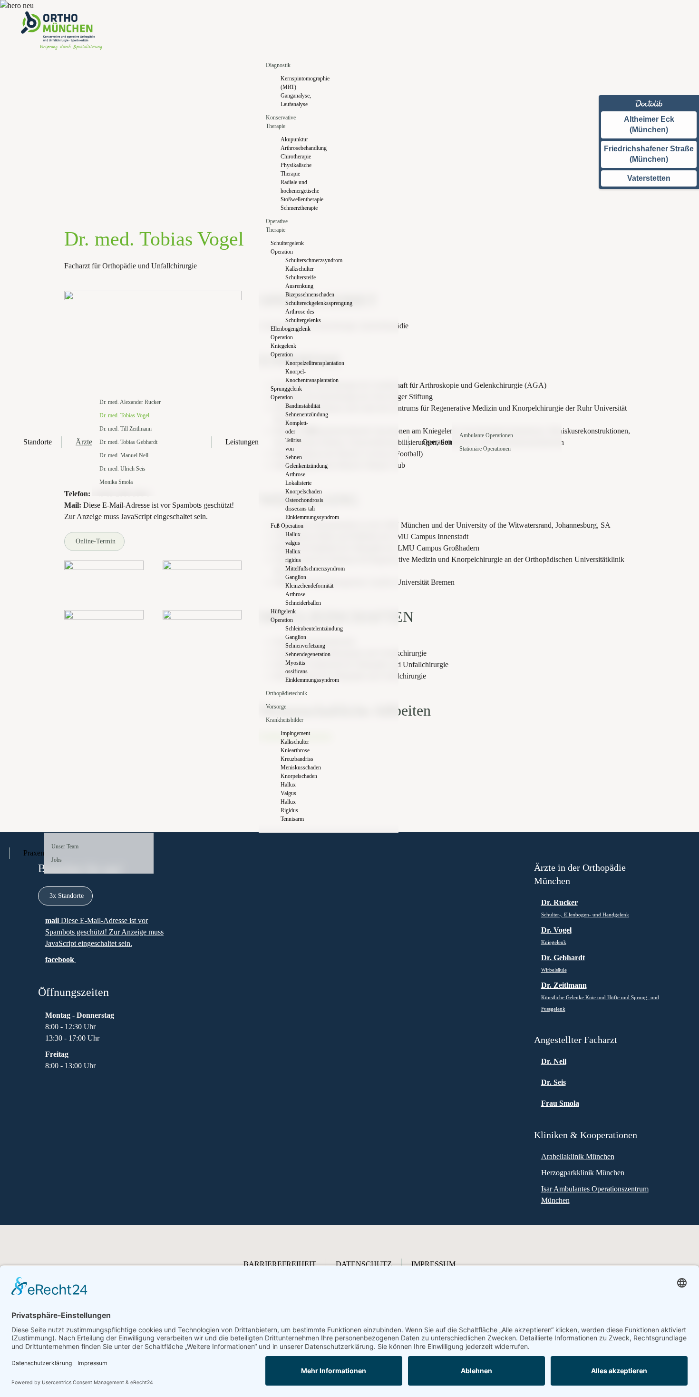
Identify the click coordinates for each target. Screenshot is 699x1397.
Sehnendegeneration (296, 654)
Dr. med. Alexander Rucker (130, 402)
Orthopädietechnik (286, 693)
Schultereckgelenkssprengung (296, 303)
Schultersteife (296, 277)
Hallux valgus (293, 538)
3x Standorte (66, 895)
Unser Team (64, 846)
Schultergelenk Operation (287, 247)
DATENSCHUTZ (364, 1264)
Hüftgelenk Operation (283, 615)
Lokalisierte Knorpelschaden (296, 487)
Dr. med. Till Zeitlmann (125, 428)
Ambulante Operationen (486, 435)
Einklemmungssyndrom (296, 517)
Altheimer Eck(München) (649, 124)
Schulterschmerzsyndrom (296, 260)
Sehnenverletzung (296, 645)
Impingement (294, 733)
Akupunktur (294, 139)
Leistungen (242, 442)
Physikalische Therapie (294, 169)
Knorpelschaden (294, 776)
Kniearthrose (294, 750)
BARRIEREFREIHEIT (279, 1264)
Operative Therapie (277, 225)
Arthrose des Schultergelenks (296, 316)
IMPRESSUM (433, 1264)
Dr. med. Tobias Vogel (124, 415)
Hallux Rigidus (289, 806)
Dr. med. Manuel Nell (123, 455)
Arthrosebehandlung (294, 148)
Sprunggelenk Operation (286, 393)
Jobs (56, 859)
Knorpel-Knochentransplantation (296, 376)
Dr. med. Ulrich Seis (122, 468)
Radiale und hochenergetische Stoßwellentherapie (294, 191)
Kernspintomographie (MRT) (294, 82)
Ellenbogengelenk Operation (289, 333)
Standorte (37, 442)
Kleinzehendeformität (296, 585)
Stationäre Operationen (485, 448)
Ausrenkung (296, 286)
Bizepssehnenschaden (296, 294)
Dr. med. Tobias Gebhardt (128, 442)
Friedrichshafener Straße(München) (649, 154)
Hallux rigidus (293, 555)
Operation (437, 442)
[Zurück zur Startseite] (61, 30)
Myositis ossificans (296, 667)
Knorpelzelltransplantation (296, 363)
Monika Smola (116, 482)
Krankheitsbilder (284, 720)
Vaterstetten (648, 178)
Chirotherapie (294, 156)
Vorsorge (276, 706)
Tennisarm (292, 819)
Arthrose (295, 474)
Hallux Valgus (288, 789)
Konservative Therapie (281, 121)
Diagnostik (278, 65)
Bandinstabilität (296, 406)
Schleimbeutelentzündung (296, 628)
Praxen (33, 853)
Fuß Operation (287, 525)
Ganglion (295, 577)
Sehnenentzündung (296, 414)
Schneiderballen (296, 603)
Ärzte (84, 442)
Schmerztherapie (294, 208)
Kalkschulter (296, 269)
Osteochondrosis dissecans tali (296, 504)
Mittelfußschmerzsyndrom (296, 568)
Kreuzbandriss (294, 759)
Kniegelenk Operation (283, 350)
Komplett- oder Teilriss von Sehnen (296, 440)
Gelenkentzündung (296, 465)
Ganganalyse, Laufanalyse (294, 100)
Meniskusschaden (294, 767)
